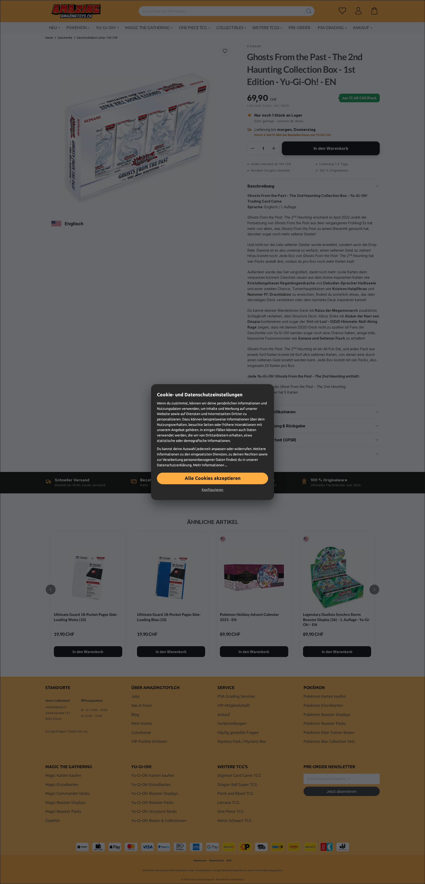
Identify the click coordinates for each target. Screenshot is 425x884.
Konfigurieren (212, 490)
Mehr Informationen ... (210, 465)
